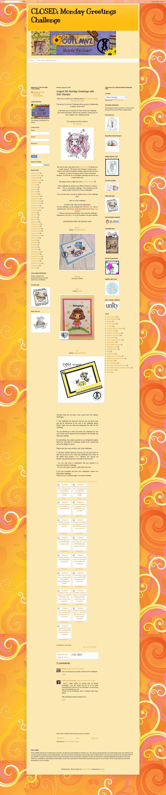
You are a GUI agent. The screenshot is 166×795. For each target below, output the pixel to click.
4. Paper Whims (79, 515)
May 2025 (34, 189)
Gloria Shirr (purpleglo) (69, 680)
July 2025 (34, 185)
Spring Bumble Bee (79, 230)
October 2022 (35, 261)
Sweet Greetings (112, 363)
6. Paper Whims (79, 533)
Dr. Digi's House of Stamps (115, 328)
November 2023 (36, 231)
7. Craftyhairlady (64, 551)
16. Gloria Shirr (79, 621)
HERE (77, 457)
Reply (63, 674)
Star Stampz (77, 124)
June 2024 (34, 215)
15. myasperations (64, 621)
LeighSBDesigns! (112, 349)
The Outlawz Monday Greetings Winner (119, 368)
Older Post (94, 738)
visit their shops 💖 (89, 182)
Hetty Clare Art (111, 342)
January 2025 (35, 199)
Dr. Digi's (109, 326)
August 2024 (35, 210)
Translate (120, 100)
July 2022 (34, 268)
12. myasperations (79, 586)
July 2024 (34, 212)
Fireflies (79, 291)
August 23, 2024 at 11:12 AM (86, 680)
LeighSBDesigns (112, 347)
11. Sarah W (63, 586)
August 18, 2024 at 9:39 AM (75, 669)
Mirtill (108, 351)
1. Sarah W (64, 498)
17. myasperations (64, 639)
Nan (77, 289)
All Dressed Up (111, 317)
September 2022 (36, 263)
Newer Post (60, 738)
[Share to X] (77, 654)
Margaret (77, 276)
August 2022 (35, 265)
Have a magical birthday (114, 340)
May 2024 (34, 217)
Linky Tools (86, 647)
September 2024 (36, 208)
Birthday (109, 321)
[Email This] (72, 654)
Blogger (102, 769)
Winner (109, 372)
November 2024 (36, 203)
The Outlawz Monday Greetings (116, 365)
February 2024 (35, 224)
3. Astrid (64, 515)
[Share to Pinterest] (81, 654)
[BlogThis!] (75, 654)
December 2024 (36, 201)
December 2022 (36, 256)
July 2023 (34, 240)
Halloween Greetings (113, 335)
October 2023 (35, 233)
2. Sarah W (79, 498)
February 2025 (35, 196)
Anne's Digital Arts (112, 319)
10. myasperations (79, 568)
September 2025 (36, 180)
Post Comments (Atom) (72, 741)
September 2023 (36, 235)
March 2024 (34, 222)
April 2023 (34, 247)
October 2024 (35, 205)
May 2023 (34, 245)
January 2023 (35, 254)
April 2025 (34, 192)
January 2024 (35, 226)
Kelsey (77, 228)
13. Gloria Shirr (63, 604)
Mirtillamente (111, 354)
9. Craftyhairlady (64, 568)
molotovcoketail (86, 769)
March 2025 (34, 194)
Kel (77, 351)
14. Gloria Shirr (79, 604)
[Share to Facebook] (79, 654)
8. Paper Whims (79, 551)
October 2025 (35, 178)
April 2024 (34, 219)
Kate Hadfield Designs (113, 344)
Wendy (64, 669)
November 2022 (36, 259)
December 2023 (36, 229)
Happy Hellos (111, 337)
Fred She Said (111, 331)
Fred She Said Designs (114, 333)
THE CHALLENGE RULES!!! (47, 60)
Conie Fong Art (111, 324)
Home (31, 60)
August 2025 (35, 182)
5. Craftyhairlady (64, 533)
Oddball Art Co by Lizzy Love (115, 358)
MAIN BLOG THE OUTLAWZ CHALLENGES (38, 94)
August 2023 (35, 238)
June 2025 (34, 187)
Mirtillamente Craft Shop (114, 356)
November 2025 (36, 175)
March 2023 (34, 249)
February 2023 (35, 252)
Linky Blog (93, 647)
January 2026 (35, 173)
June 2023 (34, 242)
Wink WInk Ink (111, 370)
